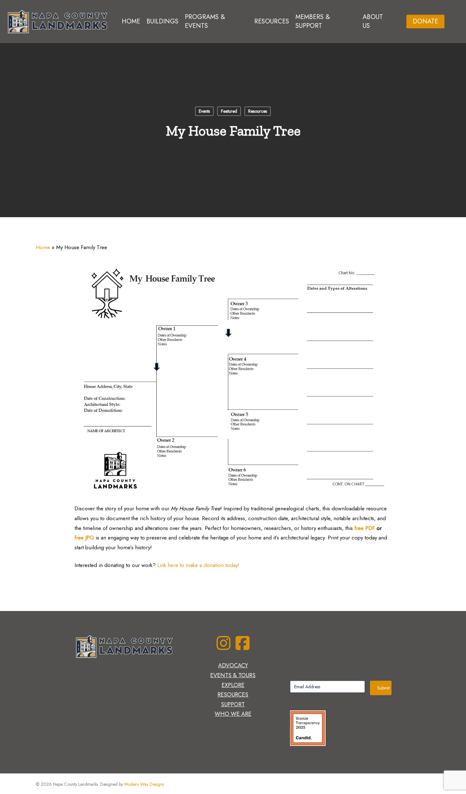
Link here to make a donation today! (198, 565)
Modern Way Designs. (144, 784)
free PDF (365, 528)
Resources (257, 111)
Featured (229, 111)
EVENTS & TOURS (233, 675)
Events (204, 111)
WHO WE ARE (233, 714)
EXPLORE (233, 685)
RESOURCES (232, 694)
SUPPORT (233, 704)
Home (43, 247)
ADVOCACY (233, 665)
